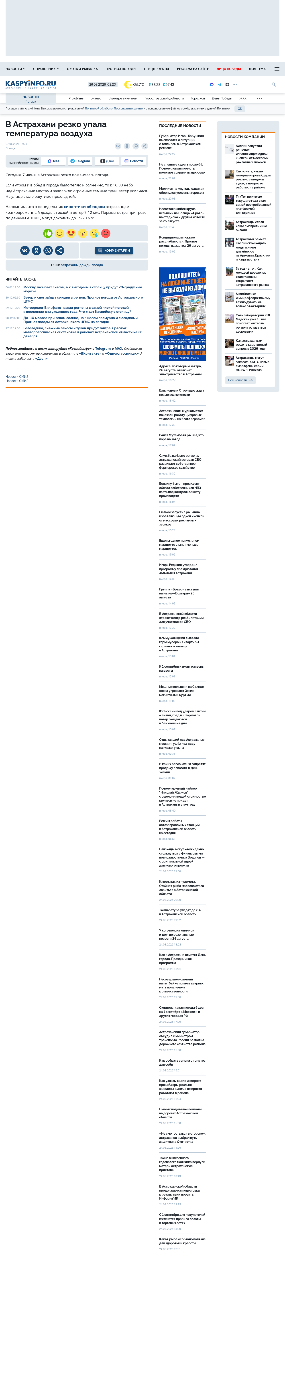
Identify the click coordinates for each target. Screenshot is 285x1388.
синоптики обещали (84, 206)
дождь (84, 265)
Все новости (237, 380)
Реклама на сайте (193, 69)
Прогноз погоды (121, 69)
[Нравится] (48, 233)
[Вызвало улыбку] (59, 233)
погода (97, 265)
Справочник (44, 69)
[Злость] (105, 233)
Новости (14, 69)
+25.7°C (138, 85)
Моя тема (257, 69)
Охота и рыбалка (82, 69)
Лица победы (229, 69)
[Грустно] (94, 233)
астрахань (69, 265)
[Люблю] (71, 233)
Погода (30, 101)
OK (240, 109)
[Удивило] (82, 233)
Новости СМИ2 (17, 376)
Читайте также (21, 279)
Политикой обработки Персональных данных (114, 108)
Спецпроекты (156, 69)
